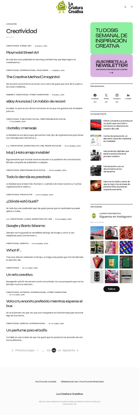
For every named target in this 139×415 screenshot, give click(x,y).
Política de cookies (45, 382)
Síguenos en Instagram (115, 216)
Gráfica (24, 243)
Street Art (26, 46)
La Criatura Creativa (69, 394)
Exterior (25, 292)
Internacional (28, 70)
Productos (26, 195)
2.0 (7, 146)
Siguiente (69, 350)
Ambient (10, 95)
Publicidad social (30, 119)
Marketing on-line (34, 146)
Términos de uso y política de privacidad (82, 382)
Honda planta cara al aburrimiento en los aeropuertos (113, 169)
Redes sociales (53, 146)
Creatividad (12, 46)
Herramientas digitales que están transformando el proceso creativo (116, 154)
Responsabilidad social (53, 119)
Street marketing (39, 95)
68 (48, 350)
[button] (125, 6)
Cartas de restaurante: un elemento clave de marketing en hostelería (117, 138)
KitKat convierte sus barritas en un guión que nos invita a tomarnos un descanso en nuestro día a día (118, 124)
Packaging (42, 70)
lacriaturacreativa (110, 213)
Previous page (24, 350)
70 (59, 350)
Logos (27, 219)
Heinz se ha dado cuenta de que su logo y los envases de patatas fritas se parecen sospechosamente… (116, 185)
